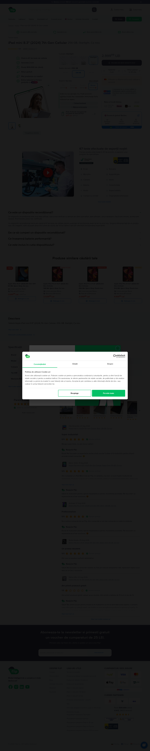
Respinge (75, 393)
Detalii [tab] (75, 364)
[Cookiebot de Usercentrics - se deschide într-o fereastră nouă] (115, 356)
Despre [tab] (110, 364)
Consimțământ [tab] (40, 364)
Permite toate (108, 393)
